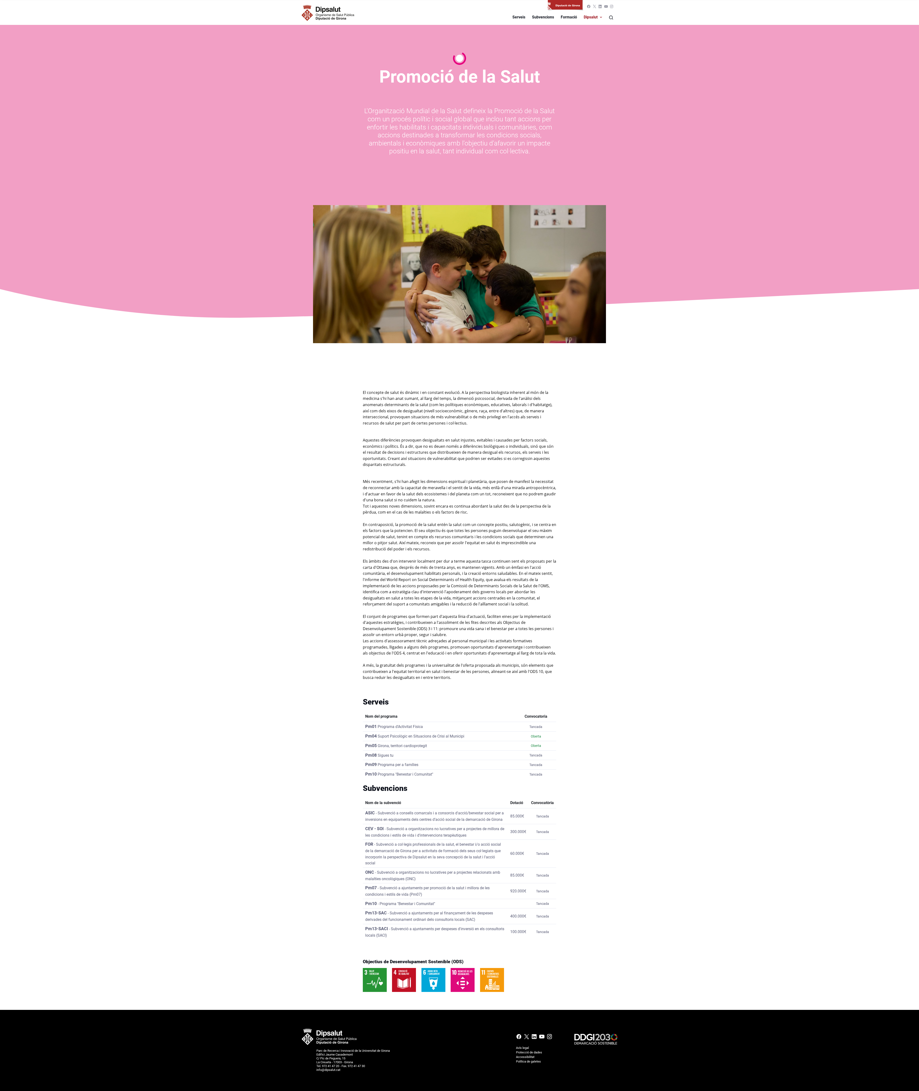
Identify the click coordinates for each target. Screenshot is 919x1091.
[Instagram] (611, 7)
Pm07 (371, 887)
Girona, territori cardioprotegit (402, 746)
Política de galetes (528, 1061)
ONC (369, 872)
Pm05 (371, 745)
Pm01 (371, 726)
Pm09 (371, 764)
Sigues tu (385, 755)
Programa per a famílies (398, 764)
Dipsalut (591, 17)
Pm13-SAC (376, 912)
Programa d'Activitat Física (400, 726)
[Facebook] (589, 7)
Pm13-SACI (376, 928)
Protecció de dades (529, 1052)
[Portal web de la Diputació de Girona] (566, 7)
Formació (569, 17)
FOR (369, 844)
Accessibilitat (525, 1057)
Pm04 (371, 736)
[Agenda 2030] (595, 1039)
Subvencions (543, 17)
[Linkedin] (600, 7)
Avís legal (522, 1048)
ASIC (370, 812)
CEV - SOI (374, 828)
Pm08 (371, 755)
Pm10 (371, 774)
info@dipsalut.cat (328, 1070)
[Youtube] (606, 7)
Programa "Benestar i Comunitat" (405, 774)
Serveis (518, 17)
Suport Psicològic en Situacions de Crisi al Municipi (421, 736)
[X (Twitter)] (594, 7)
